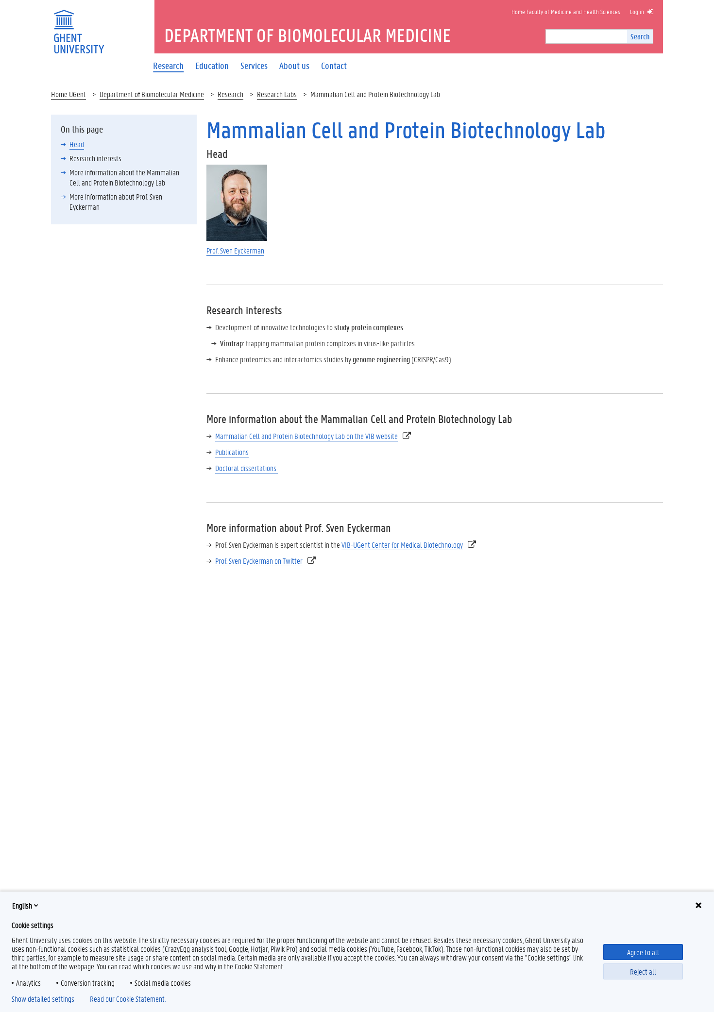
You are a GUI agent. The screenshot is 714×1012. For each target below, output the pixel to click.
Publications (232, 452)
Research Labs (277, 94)
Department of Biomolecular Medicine (152, 94)
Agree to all (643, 952)
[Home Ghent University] (78, 25)
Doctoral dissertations (246, 468)
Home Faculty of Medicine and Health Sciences (565, 11)
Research (230, 94)
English (22, 905)
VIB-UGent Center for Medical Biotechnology (402, 545)
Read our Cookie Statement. (128, 999)
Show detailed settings (43, 999)
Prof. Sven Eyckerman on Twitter (259, 561)
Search (639, 36)
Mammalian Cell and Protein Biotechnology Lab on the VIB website (306, 436)
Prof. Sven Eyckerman (235, 250)
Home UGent (68, 94)
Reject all (643, 971)
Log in (637, 11)
